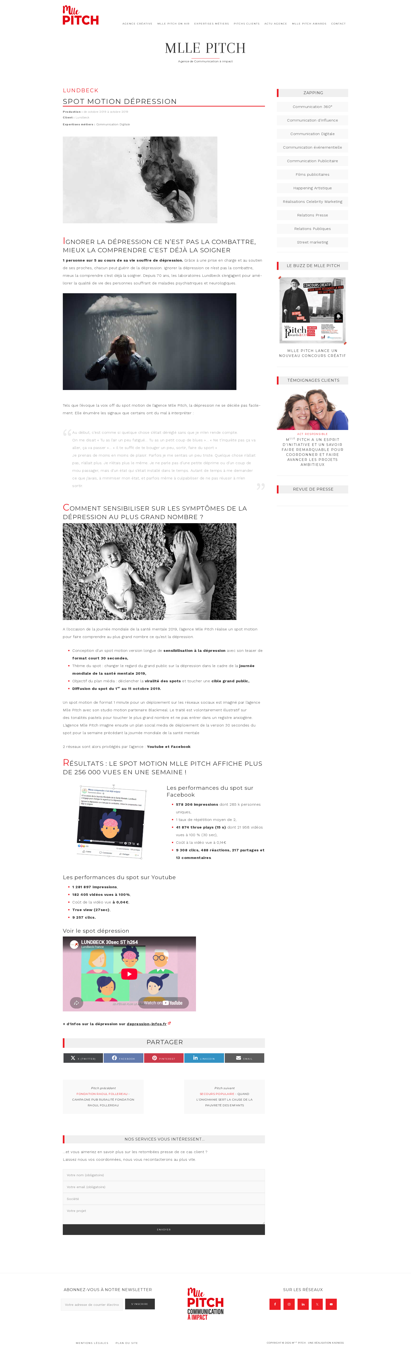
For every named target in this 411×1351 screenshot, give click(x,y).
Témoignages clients (313, 380)
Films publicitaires (313, 174)
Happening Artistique (312, 188)
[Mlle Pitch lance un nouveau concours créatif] (312, 310)
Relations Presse (312, 215)
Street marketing (312, 242)
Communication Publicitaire (312, 161)
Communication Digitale (113, 124)
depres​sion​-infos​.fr (147, 1024)
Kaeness (338, 1342)
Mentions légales (92, 1343)
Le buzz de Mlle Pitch (313, 265)
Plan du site (127, 1343)
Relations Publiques (312, 228)
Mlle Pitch (205, 47)
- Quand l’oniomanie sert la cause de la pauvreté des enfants (224, 1099)
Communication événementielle (312, 147)
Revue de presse (313, 489)
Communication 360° (313, 106)
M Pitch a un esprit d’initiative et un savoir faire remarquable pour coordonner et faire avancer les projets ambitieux (313, 450)
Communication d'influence (312, 120)
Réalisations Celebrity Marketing (312, 201)
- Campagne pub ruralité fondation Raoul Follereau (103, 1099)
